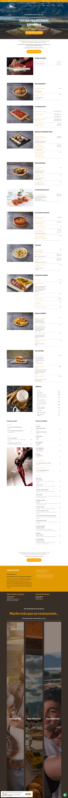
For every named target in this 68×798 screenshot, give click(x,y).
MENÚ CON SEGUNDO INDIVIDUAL (44, 576)
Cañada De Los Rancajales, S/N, (13, 599)
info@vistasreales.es (11, 596)
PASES (30, 5)
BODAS (54, 5)
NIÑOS (43, 5)
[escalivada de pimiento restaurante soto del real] (20, 179)
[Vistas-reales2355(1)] (20, 291)
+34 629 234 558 (10, 597)
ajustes (10, 795)
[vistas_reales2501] (20, 261)
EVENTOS (48, 5)
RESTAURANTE (37, 5)
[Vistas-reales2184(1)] (20, 229)
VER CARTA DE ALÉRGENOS (34, 51)
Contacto (59, 5)
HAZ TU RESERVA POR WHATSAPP (34, 32)
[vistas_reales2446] (20, 367)
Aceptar (28, 794)
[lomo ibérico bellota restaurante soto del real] (20, 122)
